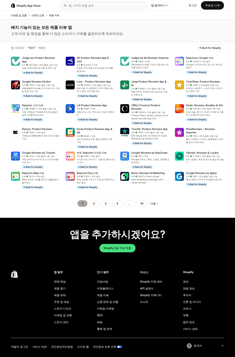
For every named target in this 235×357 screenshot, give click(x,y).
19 (141, 203)
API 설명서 (146, 288)
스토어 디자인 (62, 308)
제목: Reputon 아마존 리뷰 (91, 152)
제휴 (186, 315)
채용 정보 (189, 288)
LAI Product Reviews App (92, 105)
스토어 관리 (61, 322)
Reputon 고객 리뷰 (32, 105)
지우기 (42, 48)
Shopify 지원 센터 (151, 281)
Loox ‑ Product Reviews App (94, 81)
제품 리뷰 (103, 295)
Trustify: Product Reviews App (149, 129)
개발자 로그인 (19, 346)
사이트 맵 (83, 346)
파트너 (187, 308)
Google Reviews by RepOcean (149, 152)
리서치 (144, 302)
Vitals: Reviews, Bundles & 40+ (204, 105)
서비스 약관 (39, 346)
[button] (35, 66)
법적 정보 (189, 322)
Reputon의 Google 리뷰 (199, 57)
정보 (186, 281)
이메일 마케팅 (105, 308)
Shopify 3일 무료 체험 (117, 248)
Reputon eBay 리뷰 (33, 173)
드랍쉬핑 (102, 281)
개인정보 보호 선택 (104, 346)
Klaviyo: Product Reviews (37, 129)
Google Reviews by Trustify (38, 152)
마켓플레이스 (105, 288)
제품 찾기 (60, 288)
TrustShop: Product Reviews (203, 81)
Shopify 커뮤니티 (151, 295)
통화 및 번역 (104, 329)
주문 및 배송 (61, 302)
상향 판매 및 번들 (107, 302)
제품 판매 (60, 295)
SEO (100, 315)
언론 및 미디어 (192, 302)
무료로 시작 (212, 5)
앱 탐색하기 (158, 5)
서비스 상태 (190, 329)
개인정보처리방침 (62, 346)
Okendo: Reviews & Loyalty (202, 152)
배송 (100, 322)
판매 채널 (60, 281)
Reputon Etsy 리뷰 (87, 173)
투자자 (187, 295)
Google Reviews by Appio (201, 173)
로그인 (193, 5)
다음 (153, 203)
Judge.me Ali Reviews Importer (150, 57)
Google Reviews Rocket (36, 81)
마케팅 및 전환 (63, 315)
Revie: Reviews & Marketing (148, 173)
